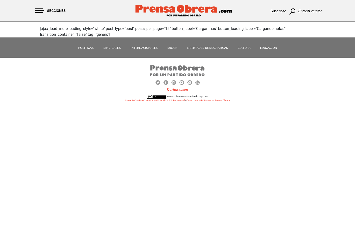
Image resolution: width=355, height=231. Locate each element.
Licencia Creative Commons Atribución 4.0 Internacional (155, 100)
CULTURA (244, 48)
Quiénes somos (177, 89)
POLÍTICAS (86, 48)
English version (310, 11)
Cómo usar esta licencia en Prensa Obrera (208, 100)
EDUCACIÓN (268, 48)
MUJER (172, 48)
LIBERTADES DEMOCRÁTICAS (207, 48)
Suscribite (278, 11)
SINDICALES (112, 48)
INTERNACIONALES (144, 48)
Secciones (56, 11)
